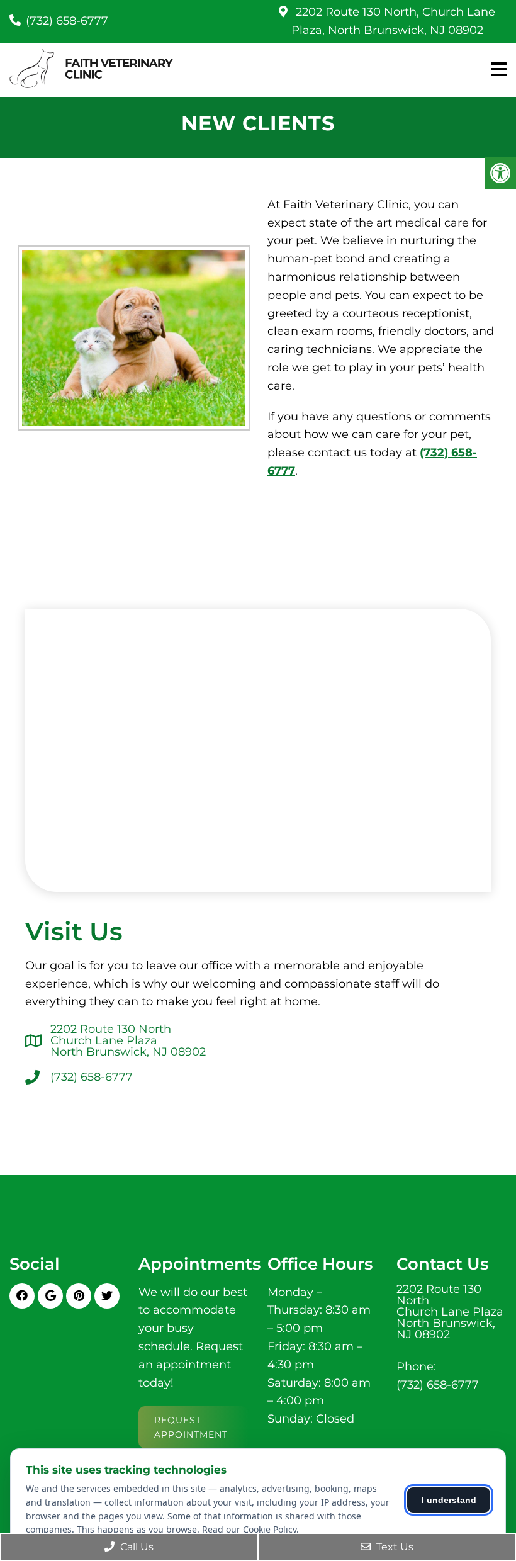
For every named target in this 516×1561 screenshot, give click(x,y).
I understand (449, 1500)
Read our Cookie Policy (249, 1529)
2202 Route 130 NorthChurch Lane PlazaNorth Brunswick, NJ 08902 (128, 1040)
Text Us (393, 1547)
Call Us (136, 1547)
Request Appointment (191, 1427)
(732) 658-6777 (67, 21)
